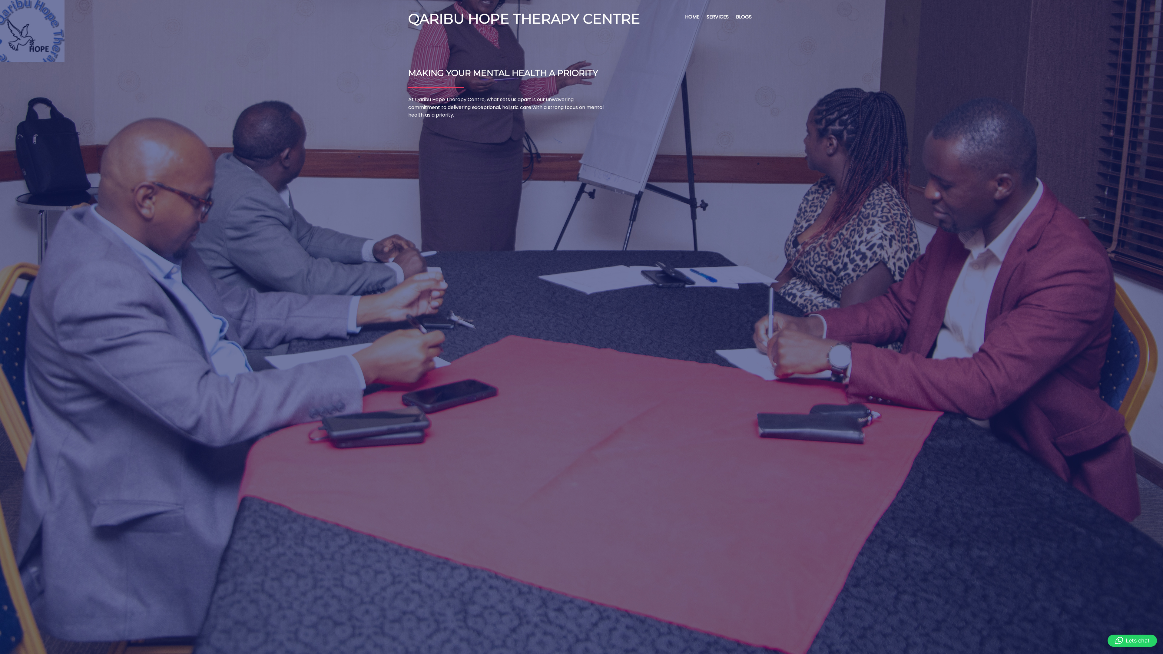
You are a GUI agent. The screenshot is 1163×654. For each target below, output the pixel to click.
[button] (1132, 641)
